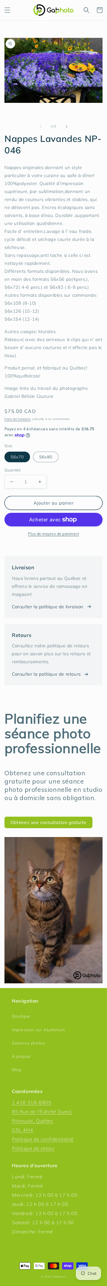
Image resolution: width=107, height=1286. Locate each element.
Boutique (21, 1016)
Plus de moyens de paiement (53, 533)
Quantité (12, 470)
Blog (16, 1069)
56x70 (17, 457)
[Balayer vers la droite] (66, 126)
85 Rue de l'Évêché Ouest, (42, 1112)
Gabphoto (59, 1276)
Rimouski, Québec (33, 1121)
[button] (7, 10)
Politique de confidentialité (43, 1139)
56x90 (45, 457)
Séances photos (28, 1043)
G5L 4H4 (22, 1130)
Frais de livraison (17, 419)
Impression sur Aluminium (38, 1029)
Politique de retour (33, 1148)
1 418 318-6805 (31, 1102)
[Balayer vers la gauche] (40, 126)
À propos (21, 1056)
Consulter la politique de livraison (48, 606)
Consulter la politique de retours (46, 674)
